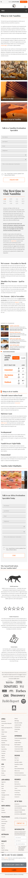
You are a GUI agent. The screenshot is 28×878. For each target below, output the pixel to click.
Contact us (20, 823)
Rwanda (3, 747)
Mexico (3, 799)
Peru (2, 801)
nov (23, 201)
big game (17, 302)
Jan (23, 365)
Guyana (3, 797)
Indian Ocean (4, 732)
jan (4, 199)
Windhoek (7, 382)
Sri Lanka (3, 775)
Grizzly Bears (17, 729)
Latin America (5, 780)
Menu (3, 11)
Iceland (3, 825)
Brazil (2, 786)
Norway (3, 827)
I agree (14, 870)
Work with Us (17, 784)
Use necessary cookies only (14, 865)
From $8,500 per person (15, 349)
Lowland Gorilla (18, 725)
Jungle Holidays (18, 742)
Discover (17, 755)
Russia (2, 773)
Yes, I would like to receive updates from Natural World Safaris (14, 174)
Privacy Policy (17, 790)
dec (23, 203)
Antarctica (3, 819)
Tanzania (3, 753)
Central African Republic (6, 723)
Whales (16, 718)
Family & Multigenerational (20, 738)
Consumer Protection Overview (21, 786)
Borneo (3, 766)
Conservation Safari (19, 749)
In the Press (17, 792)
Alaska (2, 808)
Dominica (3, 812)
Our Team (17, 760)
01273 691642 (19, 808)
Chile (2, 788)
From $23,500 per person (15, 336)
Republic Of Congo (5, 744)
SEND (14, 555)
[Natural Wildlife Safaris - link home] (14, 6)
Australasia (5, 834)
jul (17, 199)
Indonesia (3, 771)
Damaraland (8, 370)
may (11, 201)
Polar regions (5, 817)
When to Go (17, 770)
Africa (3, 719)
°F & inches (16, 358)
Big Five (3, 848)
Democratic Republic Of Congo (7, 727)
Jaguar (2, 852)
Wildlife (4, 841)
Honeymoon (17, 740)
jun (11, 203)
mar (4, 203)
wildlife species (4, 423)
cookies (6, 858)
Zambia (3, 757)
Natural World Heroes (19, 768)
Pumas (16, 731)
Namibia (3, 742)
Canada (3, 810)
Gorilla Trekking (4, 850)
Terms (16, 788)
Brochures (17, 782)
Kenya (2, 734)
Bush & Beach (17, 744)
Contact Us (23, 1)
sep (17, 203)
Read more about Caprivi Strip (16, 329)
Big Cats (3, 845)
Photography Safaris (19, 751)
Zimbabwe (3, 759)
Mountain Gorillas (18, 722)
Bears (2, 843)
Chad (2, 725)
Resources (18, 779)
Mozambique (4, 740)
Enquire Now (14, 180)
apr (11, 199)
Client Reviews (18, 794)
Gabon (2, 729)
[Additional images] (11, 480)
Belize (2, 784)
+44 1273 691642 (21, 810)
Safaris (16, 766)
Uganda (3, 755)
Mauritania (3, 738)
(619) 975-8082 (19, 812)
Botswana (3, 721)
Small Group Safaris (19, 746)
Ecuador (3, 792)
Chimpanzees (17, 727)
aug (17, 201)
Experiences (18, 736)
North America (5, 806)
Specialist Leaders (18, 762)
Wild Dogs (17, 720)
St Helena (3, 751)
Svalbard (3, 830)
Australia (3, 836)
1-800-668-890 (23, 814)
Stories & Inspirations (19, 773)
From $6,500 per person (15, 342)
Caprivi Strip (13, 241)
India (2, 768)
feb (5, 201)
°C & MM (23, 358)
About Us (17, 758)
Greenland (3, 823)
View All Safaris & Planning (9, 351)
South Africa (4, 749)
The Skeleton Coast (8, 376)
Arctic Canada (4, 821)
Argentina (3, 782)
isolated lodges (4, 45)
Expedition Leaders (19, 764)
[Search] (1, 1)
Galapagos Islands (5, 794)
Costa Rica (3, 790)
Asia (2, 764)
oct (23, 199)
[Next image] (25, 480)
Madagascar (4, 736)
